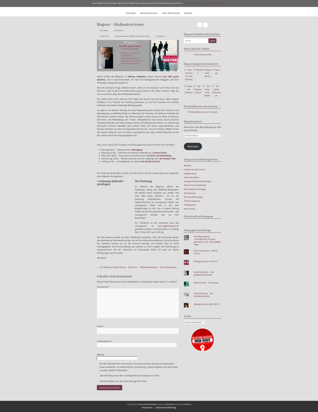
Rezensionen (190, 193)
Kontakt (188, 13)
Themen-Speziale (192, 200)
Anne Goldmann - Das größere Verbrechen (204, 273)
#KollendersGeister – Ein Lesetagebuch (159, 267)
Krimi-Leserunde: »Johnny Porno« (206, 252)
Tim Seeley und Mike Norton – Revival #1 (117, 267)
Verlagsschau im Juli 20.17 (206, 261)
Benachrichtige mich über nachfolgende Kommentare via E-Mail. (129, 375)
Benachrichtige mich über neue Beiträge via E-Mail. (123, 381)
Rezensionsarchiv (149, 13)
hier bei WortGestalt (150, 161)
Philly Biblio (104, 30)
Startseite (131, 13)
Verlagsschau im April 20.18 (206, 304)
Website (100, 354)
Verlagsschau (190, 204)
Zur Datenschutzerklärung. (215, 3)
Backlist (187, 165)
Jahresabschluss (191, 177)
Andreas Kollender (121, 36)
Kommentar (103, 286)
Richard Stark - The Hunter (206, 282)
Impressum (147, 407)
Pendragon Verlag (142, 36)
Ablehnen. (199, 3)
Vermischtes (119, 30)
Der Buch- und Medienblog (159, 155)
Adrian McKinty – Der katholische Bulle (203, 295)
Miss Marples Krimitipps (195, 189)
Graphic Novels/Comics (194, 169)
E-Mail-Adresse (104, 341)
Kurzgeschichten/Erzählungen (197, 181)
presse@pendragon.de (168, 225)
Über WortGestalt (171, 13)
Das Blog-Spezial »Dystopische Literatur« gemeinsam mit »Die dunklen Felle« (207, 240)
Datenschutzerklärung (166, 407)
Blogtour (132, 36)
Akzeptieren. (189, 3)
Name (100, 326)
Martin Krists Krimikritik (195, 185)
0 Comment (160, 36)
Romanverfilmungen (193, 196)
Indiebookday (190, 173)
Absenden (192, 146)
